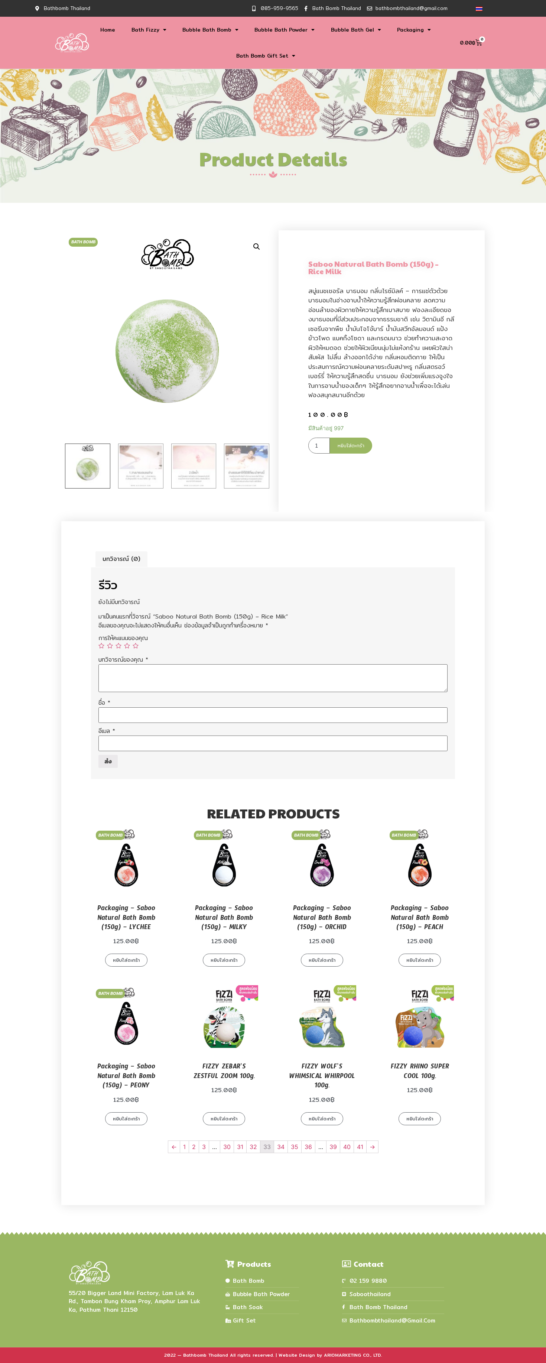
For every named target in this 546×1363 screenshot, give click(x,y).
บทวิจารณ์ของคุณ (123, 660)
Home (107, 30)
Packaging (410, 30)
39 (333, 1147)
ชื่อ (104, 703)
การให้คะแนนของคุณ (123, 638)
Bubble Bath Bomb (206, 30)
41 (360, 1147)
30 (227, 1147)
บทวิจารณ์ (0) (121, 559)
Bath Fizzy (145, 30)
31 (240, 1147)
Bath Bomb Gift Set (262, 56)
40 (347, 1147)
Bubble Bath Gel (352, 30)
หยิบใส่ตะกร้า (351, 445)
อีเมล (106, 731)
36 (308, 1147)
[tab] (121, 559)
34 (281, 1147)
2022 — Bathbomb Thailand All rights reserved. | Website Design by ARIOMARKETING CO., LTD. (273, 1355)
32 (253, 1147)
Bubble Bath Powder (281, 30)
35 (294, 1147)
